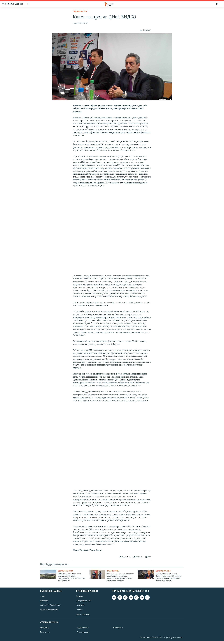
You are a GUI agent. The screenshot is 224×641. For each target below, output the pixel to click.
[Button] (145, 30)
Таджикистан (80, 12)
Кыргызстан (45, 632)
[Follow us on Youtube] (114, 597)
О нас (42, 596)
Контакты (44, 601)
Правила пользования (49, 610)
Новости (79, 596)
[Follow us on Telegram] (131, 597)
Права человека (113, 571)
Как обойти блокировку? (50, 605)
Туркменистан (83, 632)
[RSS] (147, 597)
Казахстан (44, 628)
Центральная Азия (65, 571)
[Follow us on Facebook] (125, 597)
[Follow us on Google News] (142, 597)
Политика (80, 605)
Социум (79, 610)
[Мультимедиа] (216, 4)
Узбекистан (118, 628)
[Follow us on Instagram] (119, 597)
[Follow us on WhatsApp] (136, 597)
